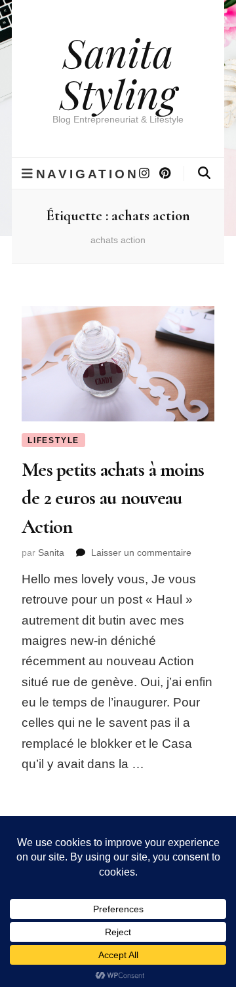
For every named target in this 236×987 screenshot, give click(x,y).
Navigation (87, 173)
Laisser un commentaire (141, 552)
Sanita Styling (118, 72)
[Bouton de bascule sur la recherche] (204, 173)
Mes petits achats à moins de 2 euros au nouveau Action (113, 498)
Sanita (51, 552)
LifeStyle (53, 440)
